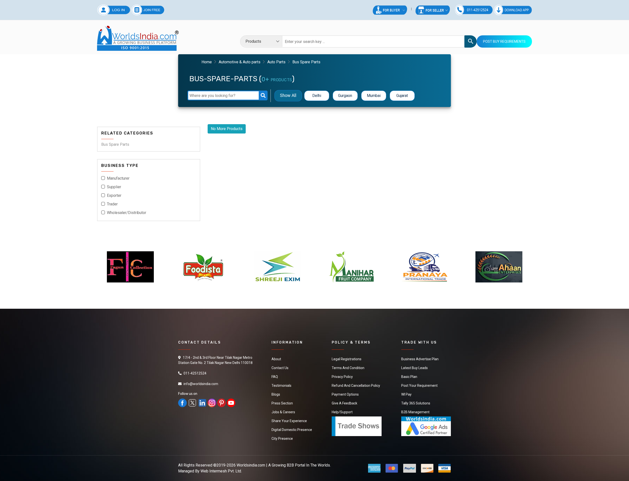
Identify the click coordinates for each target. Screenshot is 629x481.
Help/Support (342, 412)
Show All (288, 95)
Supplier (114, 187)
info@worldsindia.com (201, 384)
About (276, 359)
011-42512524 (195, 373)
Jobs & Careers (283, 412)
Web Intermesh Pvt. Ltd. (221, 471)
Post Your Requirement (419, 385)
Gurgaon (345, 95)
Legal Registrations (346, 359)
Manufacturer (118, 178)
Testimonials (281, 385)
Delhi (316, 95)
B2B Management (415, 412)
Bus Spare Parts (115, 144)
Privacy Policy (342, 377)
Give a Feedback (344, 403)
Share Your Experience (289, 421)
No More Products (227, 128)
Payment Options (345, 394)
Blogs (276, 394)
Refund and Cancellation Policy (356, 385)
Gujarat (402, 95)
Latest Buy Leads (414, 368)
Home (206, 62)
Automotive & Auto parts (239, 62)
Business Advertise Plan (420, 359)
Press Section (282, 403)
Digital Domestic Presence (292, 430)
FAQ (275, 377)
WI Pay (406, 394)
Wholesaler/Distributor (126, 212)
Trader (112, 204)
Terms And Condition (348, 368)
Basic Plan (409, 377)
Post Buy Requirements (504, 41)
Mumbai (374, 95)
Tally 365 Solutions (415, 403)
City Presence (282, 439)
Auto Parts (276, 62)
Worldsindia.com (251, 465)
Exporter (114, 195)
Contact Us (280, 368)
